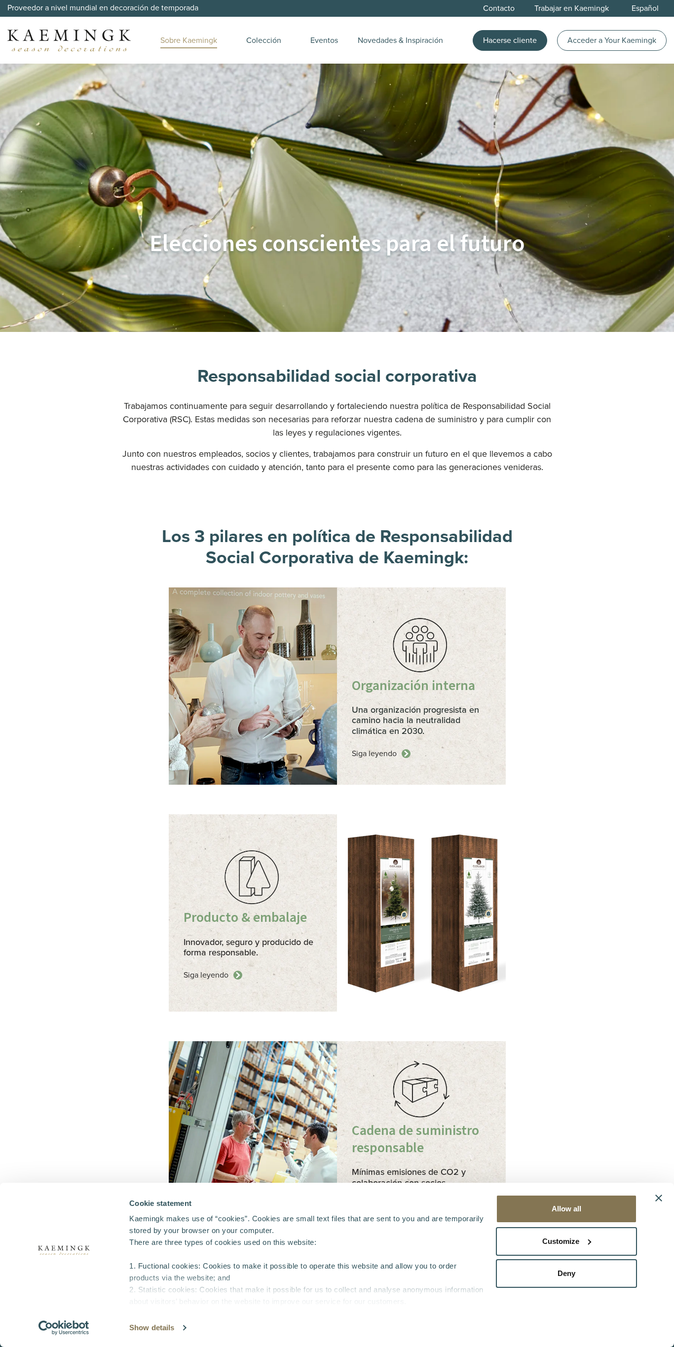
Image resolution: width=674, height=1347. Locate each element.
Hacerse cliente (510, 40)
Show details (151, 1327)
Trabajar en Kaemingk (571, 8)
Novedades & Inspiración (400, 40)
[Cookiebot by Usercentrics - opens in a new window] (64, 1327)
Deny (566, 1273)
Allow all (566, 1208)
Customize (560, 1241)
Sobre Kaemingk (188, 40)
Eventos (324, 40)
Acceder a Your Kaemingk (611, 40)
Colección (263, 40)
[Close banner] (658, 1198)
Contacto (499, 8)
